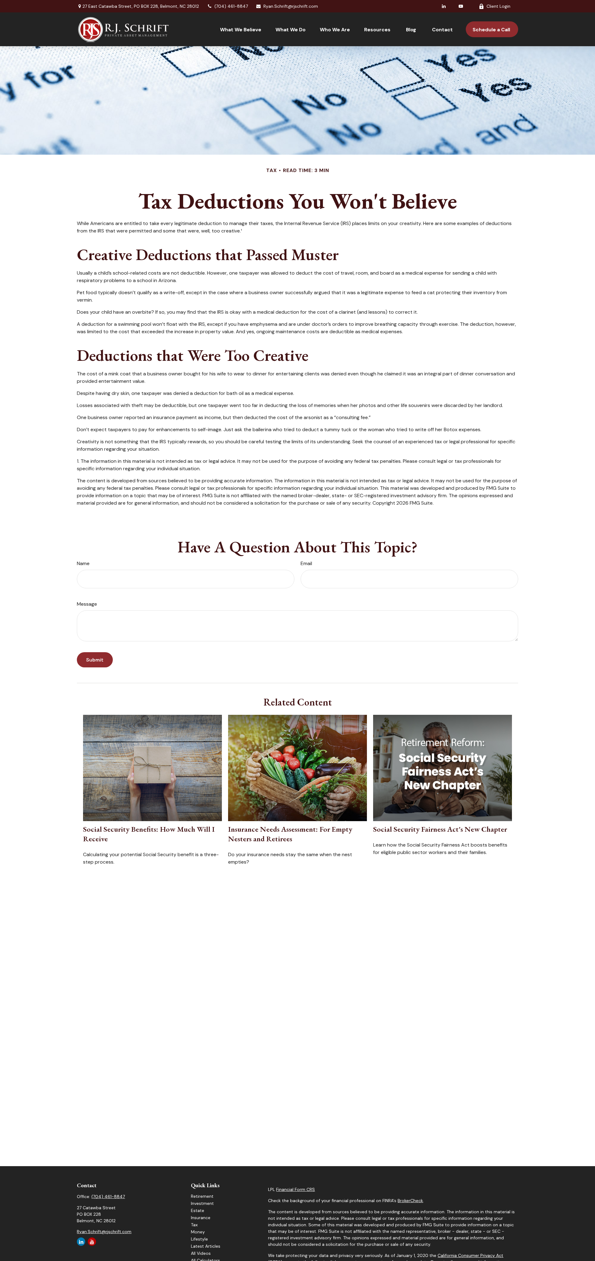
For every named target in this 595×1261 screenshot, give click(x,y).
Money (198, 1232)
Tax (194, 1225)
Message (87, 604)
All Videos (201, 1253)
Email (306, 563)
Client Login (498, 6)
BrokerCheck (410, 1200)
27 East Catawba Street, (140, 6)
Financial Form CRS (295, 1189)
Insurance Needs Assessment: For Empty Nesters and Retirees (290, 833)
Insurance (200, 1217)
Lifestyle (199, 1239)
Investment (202, 1203)
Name (83, 563)
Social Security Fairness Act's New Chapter (440, 829)
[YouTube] (461, 6)
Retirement (202, 1196)
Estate (197, 1210)
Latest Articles (205, 1246)
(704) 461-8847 (231, 6)
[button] (241, 29)
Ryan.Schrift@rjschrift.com (290, 6)
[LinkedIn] (444, 6)
